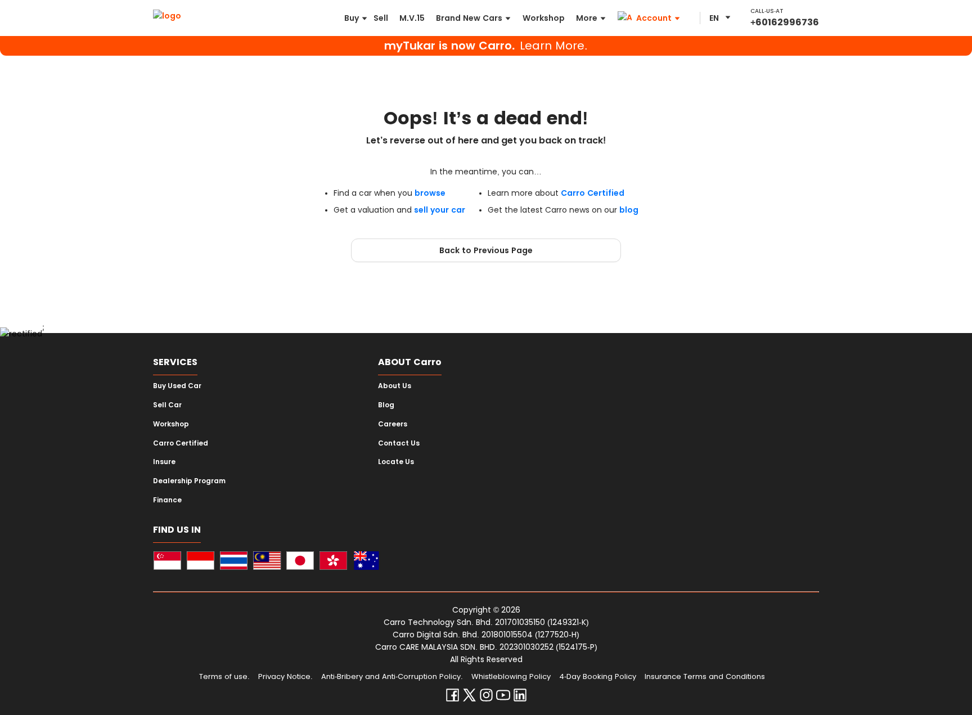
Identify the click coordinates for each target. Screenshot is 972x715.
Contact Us (399, 443)
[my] (267, 562)
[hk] (333, 562)
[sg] (167, 562)
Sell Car (167, 405)
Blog (386, 405)
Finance (167, 500)
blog (628, 209)
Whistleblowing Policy (511, 676)
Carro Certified (592, 192)
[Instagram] (486, 697)
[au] (366, 562)
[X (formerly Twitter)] (469, 697)
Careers (392, 424)
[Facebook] (453, 697)
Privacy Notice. (285, 676)
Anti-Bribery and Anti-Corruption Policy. (392, 676)
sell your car (439, 209)
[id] (200, 562)
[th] (233, 562)
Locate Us (396, 462)
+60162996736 (784, 22)
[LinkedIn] (520, 697)
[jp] (300, 562)
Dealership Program (189, 481)
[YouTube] (503, 697)
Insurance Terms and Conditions (705, 676)
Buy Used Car (177, 386)
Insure (164, 462)
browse (430, 192)
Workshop (171, 424)
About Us (394, 386)
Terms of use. (224, 676)
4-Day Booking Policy (597, 676)
